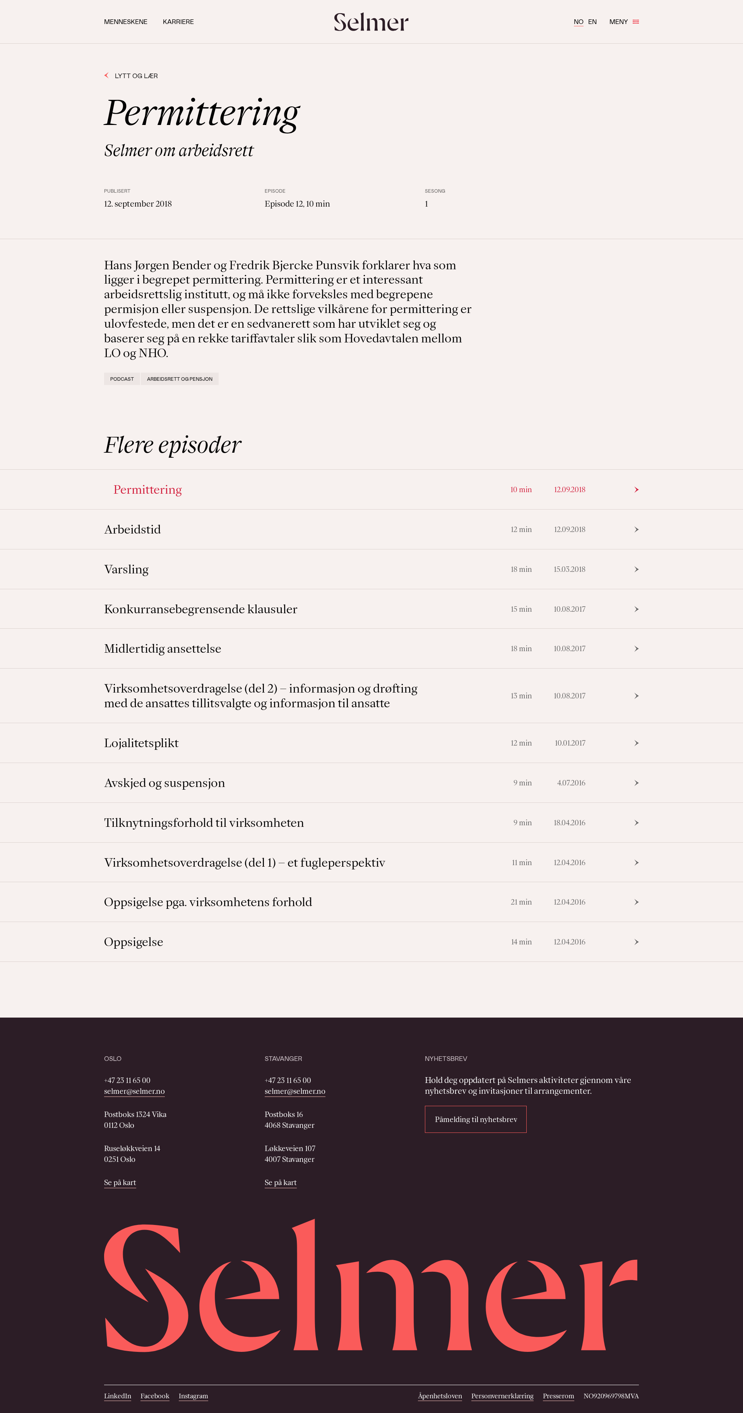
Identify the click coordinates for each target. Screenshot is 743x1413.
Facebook (154, 1396)
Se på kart (120, 1182)
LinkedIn (117, 1396)
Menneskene (125, 21)
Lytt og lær (136, 75)
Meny (618, 21)
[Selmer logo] (371, 21)
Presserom (558, 1396)
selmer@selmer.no (134, 1091)
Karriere (178, 21)
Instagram (193, 1396)
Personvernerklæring (502, 1396)
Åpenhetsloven (440, 1396)
